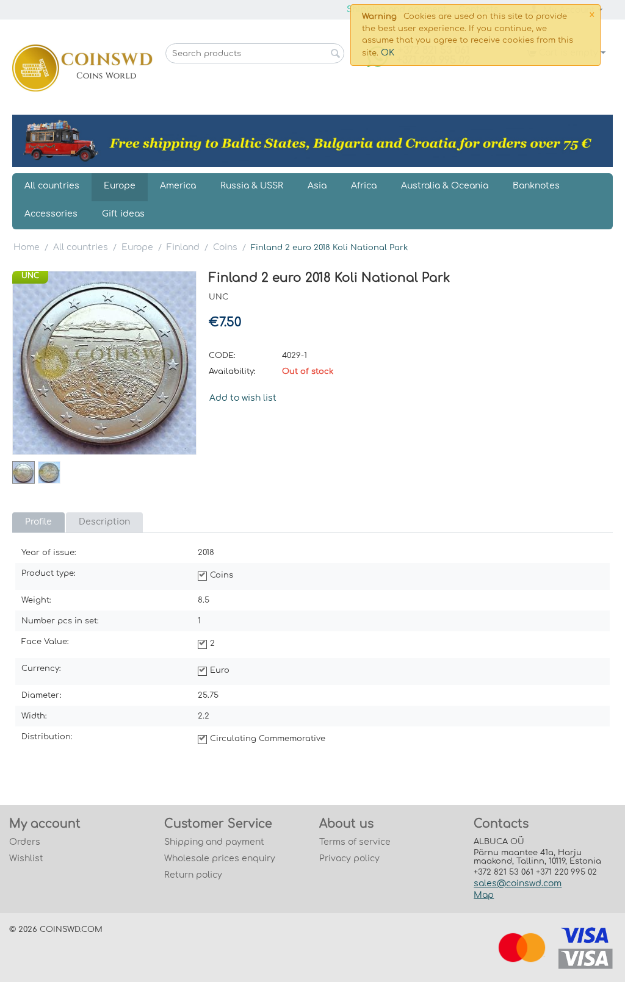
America (178, 185)
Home (26, 247)
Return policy (193, 875)
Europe (119, 185)
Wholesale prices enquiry (219, 858)
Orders (24, 842)
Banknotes (536, 185)
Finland (183, 247)
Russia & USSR (251, 185)
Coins (225, 247)
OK (387, 52)
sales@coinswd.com (518, 883)
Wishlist (26, 858)
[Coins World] (82, 67)
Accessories (51, 213)
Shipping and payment (214, 842)
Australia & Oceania (444, 185)
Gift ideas (123, 213)
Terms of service (355, 842)
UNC (30, 275)
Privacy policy (349, 858)
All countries (51, 185)
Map (484, 895)
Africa (364, 185)
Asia (317, 185)
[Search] (335, 54)
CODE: (222, 355)
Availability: (232, 371)
